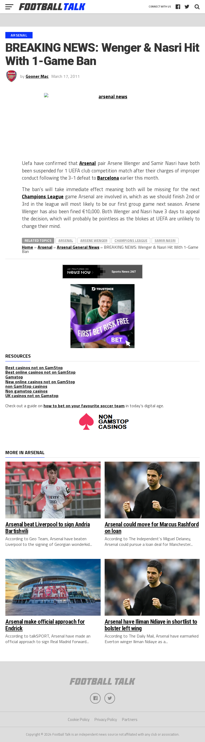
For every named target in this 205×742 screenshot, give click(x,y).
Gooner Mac (37, 76)
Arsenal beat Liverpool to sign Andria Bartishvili (47, 527)
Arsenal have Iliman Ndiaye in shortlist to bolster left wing (151, 625)
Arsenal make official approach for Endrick (45, 625)
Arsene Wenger (93, 240)
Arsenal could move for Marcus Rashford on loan (152, 527)
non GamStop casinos (26, 386)
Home (27, 247)
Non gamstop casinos (26, 391)
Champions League (43, 196)
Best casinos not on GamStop (34, 367)
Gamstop (14, 377)
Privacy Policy (105, 719)
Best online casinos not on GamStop (40, 372)
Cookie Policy (78, 719)
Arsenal (87, 163)
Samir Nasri (165, 240)
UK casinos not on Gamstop (31, 395)
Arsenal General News (78, 247)
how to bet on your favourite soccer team (84, 405)
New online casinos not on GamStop (40, 381)
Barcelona (108, 178)
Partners (129, 719)
